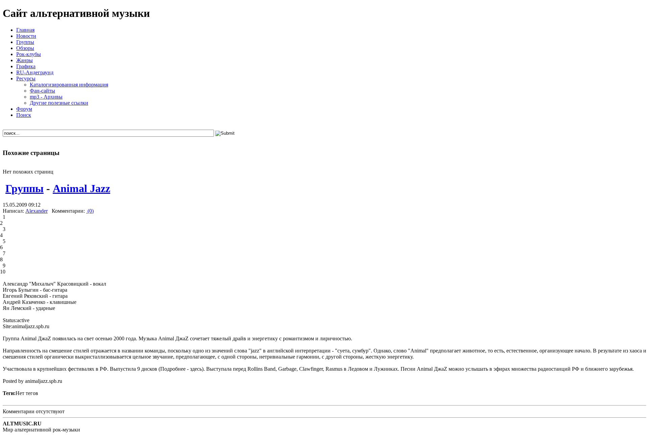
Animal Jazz (81, 188)
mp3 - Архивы (46, 97)
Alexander (36, 211)
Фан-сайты (42, 91)
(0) (90, 211)
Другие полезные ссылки (59, 103)
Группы (24, 188)
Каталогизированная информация (69, 84)
